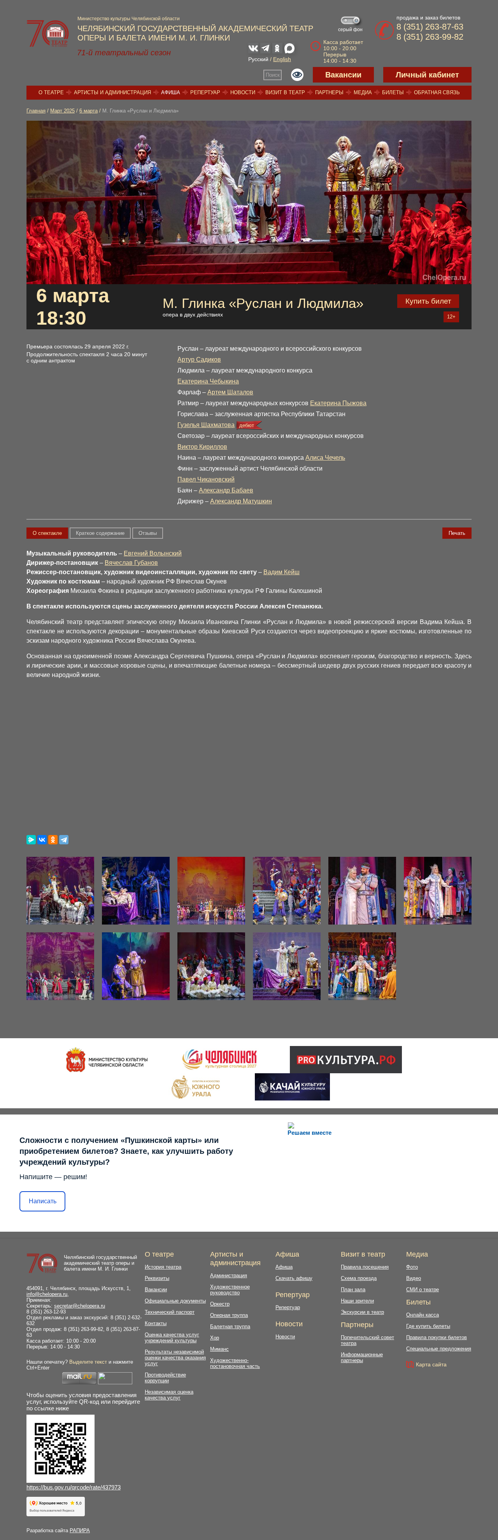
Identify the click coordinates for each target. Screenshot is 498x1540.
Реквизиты (157, 1278)
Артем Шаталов (230, 392)
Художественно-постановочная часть (235, 1363)
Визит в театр (285, 92)
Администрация (228, 1275)
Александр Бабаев (226, 490)
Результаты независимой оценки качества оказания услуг (175, 1357)
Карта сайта (431, 1364)
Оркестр (220, 1304)
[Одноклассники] (53, 839)
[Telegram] (63, 839)
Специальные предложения (438, 1349)
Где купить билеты (428, 1326)
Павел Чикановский (206, 479)
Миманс (219, 1349)
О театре (51, 92)
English (282, 59)
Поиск (273, 75)
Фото (412, 1267)
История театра (163, 1267)
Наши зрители (357, 1301)
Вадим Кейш (281, 572)
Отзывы (148, 533)
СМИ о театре (422, 1289)
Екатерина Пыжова (338, 403)
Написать (42, 1201)
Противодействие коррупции (165, 1378)
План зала (353, 1289)
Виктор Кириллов (202, 446)
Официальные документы (175, 1301)
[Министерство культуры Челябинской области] (107, 1059)
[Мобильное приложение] (292, 1087)
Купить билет (428, 301)
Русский (258, 59)
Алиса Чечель (325, 457)
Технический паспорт (170, 1312)
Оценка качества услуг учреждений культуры (172, 1337)
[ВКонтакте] (42, 839)
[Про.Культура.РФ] (346, 1059)
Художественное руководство (230, 1290)
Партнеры (329, 92)
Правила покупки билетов (436, 1337)
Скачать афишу (293, 1278)
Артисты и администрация (112, 92)
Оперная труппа (229, 1315)
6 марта (88, 111)
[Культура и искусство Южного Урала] (196, 1087)
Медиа (363, 92)
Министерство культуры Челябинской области (128, 18)
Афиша (170, 92)
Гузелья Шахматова (206, 425)
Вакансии (343, 74)
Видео (413, 1278)
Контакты (156, 1323)
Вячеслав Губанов (131, 562)
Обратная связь (437, 92)
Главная (36, 111)
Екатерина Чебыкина (208, 381)
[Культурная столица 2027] (219, 1059)
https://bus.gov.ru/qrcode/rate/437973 (73, 1487)
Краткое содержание (100, 533)
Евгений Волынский (153, 553)
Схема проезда (359, 1278)
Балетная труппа (230, 1326)
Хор (214, 1338)
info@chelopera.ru (46, 1294)
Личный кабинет (427, 74)
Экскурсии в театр (362, 1312)
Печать (457, 533)
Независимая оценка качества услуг (169, 1395)
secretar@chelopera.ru (79, 1306)
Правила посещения (365, 1267)
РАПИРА (80, 1530)
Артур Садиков (199, 359)
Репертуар (205, 92)
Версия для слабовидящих (297, 75)
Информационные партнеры (362, 1357)
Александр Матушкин (241, 501)
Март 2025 (62, 111)
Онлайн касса (422, 1315)
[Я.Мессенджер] (31, 839)
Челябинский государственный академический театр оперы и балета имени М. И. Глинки (100, 1263)
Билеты (393, 92)
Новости (242, 92)
